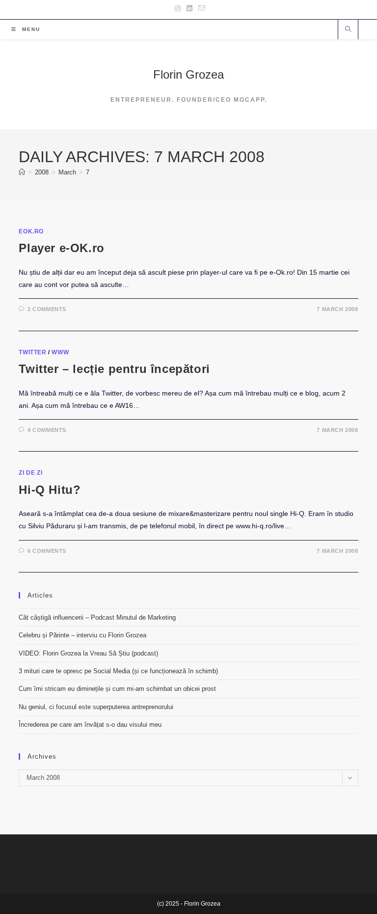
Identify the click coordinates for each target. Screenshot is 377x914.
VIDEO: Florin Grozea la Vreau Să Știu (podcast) (88, 653)
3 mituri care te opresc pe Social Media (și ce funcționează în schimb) (118, 671)
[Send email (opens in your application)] (200, 8)
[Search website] (348, 30)
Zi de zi (30, 472)
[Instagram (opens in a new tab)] (178, 8)
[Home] (22, 172)
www (60, 352)
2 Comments (46, 309)
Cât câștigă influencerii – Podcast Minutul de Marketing (97, 617)
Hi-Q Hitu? (50, 489)
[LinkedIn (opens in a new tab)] (189, 8)
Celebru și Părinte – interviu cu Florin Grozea (82, 635)
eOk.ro (31, 231)
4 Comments (46, 430)
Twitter (32, 352)
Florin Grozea (188, 74)
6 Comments (46, 551)
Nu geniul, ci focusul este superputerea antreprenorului (96, 707)
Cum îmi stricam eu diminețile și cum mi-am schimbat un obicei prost (117, 688)
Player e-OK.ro (61, 248)
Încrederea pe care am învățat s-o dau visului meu (90, 724)
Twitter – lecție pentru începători (114, 368)
